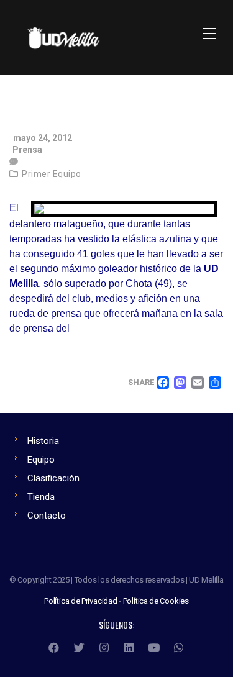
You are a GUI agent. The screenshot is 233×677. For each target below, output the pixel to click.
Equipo (41, 459)
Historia (43, 441)
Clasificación (53, 478)
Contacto (46, 515)
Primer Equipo (51, 174)
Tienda (41, 496)
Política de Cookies (156, 601)
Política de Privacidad (80, 601)
